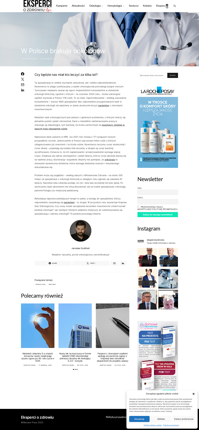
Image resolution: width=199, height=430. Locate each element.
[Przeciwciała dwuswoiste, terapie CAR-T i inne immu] (147, 258)
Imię (139, 188)
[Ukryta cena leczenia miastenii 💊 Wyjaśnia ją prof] (168, 300)
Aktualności (78, 6)
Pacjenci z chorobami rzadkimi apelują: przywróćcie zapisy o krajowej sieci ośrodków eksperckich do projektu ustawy (112, 357)
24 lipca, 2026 (120, 365)
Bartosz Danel (30, 365)
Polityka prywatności (171, 425)
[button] (193, 393)
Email (140, 197)
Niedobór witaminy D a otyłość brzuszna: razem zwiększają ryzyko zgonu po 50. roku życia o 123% (37, 357)
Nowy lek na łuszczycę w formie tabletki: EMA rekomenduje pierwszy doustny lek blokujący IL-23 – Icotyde (75, 357)
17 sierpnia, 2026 (45, 365)
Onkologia (95, 6)
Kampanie (61, 6)
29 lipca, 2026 (82, 365)
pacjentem (69, 202)
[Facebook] (167, 5)
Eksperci (161, 6)
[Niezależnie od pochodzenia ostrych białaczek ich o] (147, 279)
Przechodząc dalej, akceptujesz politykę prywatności (157, 208)
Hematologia (114, 6)
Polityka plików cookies (153, 425)
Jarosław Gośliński (29, 59)
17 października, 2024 (48, 59)
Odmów (161, 419)
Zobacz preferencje (183, 419)
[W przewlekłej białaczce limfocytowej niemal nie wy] (168, 258)
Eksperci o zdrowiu (37, 417)
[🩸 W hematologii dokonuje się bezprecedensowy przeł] (147, 300)
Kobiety (147, 6)
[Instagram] (167, 7)
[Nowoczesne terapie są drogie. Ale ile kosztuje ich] (168, 279)
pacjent (53, 284)
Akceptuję (139, 419)
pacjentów (103, 105)
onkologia (110, 159)
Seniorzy (134, 6)
